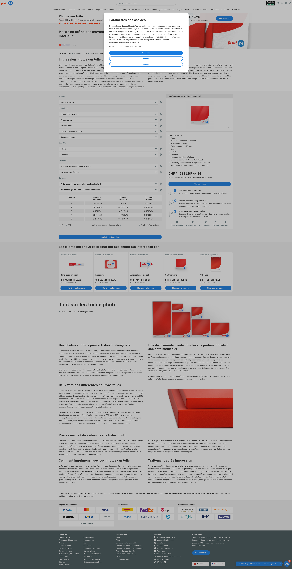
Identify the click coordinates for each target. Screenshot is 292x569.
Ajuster (146, 64)
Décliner (146, 58)
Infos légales (135, 46)
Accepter (146, 53)
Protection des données (119, 46)
